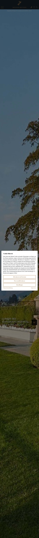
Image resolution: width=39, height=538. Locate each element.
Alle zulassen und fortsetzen (19, 277)
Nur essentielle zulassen (19, 281)
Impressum (33, 288)
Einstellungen (19, 285)
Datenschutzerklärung (8, 288)
